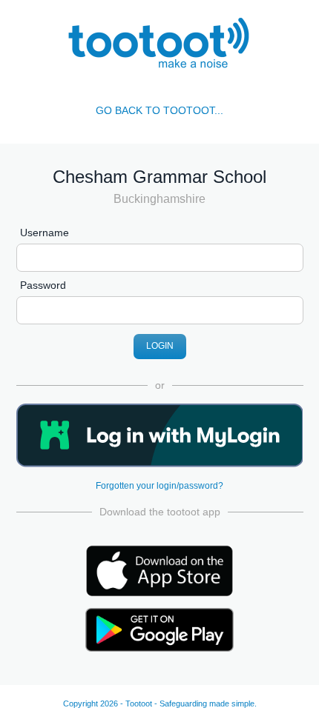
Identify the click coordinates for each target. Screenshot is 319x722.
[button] (159, 435)
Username (44, 232)
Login (160, 346)
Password (43, 285)
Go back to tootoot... (159, 110)
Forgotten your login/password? (159, 486)
